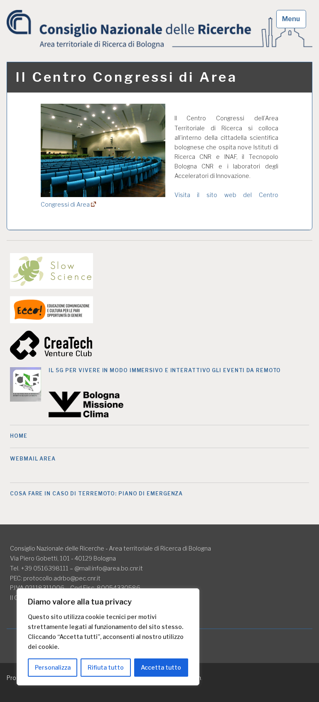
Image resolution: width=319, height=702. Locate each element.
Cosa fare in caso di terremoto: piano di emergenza (96, 493)
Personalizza (53, 667)
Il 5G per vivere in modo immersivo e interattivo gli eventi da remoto (165, 370)
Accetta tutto (161, 667)
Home (18, 436)
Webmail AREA (33, 459)
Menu (291, 19)
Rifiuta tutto (106, 667)
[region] (108, 636)
